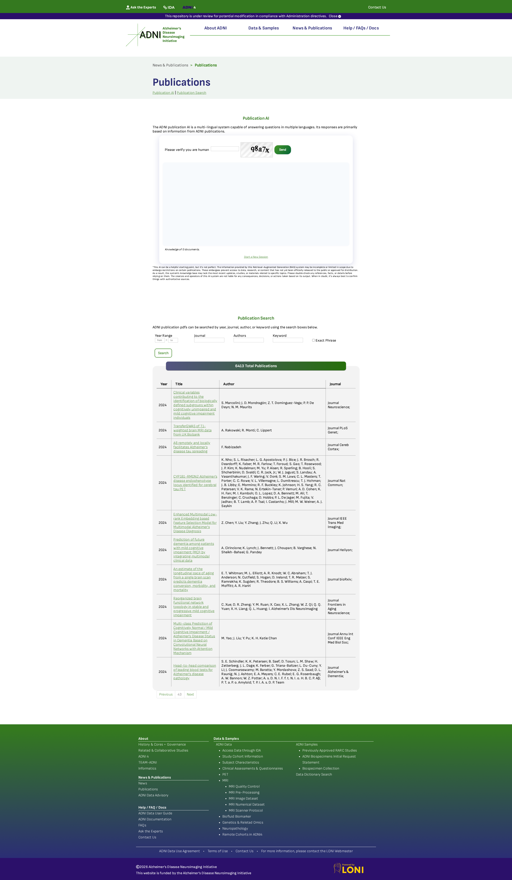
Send (282, 150)
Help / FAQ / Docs (152, 807)
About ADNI (215, 28)
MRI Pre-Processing (244, 792)
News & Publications (312, 28)
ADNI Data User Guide (155, 813)
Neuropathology (235, 828)
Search (163, 353)
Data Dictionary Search (314, 774)
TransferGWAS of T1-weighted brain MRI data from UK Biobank (192, 430)
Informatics (147, 768)
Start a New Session (256, 257)
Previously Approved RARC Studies (329, 750)
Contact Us (147, 837)
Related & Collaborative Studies (163, 750)
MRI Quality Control (244, 786)
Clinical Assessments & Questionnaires (252, 768)
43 (180, 694)
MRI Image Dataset (243, 798)
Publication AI (163, 93)
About (143, 739)
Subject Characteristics (240, 762)
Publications (148, 789)
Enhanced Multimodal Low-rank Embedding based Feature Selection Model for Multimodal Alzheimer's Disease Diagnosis (195, 522)
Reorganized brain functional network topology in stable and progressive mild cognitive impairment (193, 606)
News (142, 783)
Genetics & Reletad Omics (242, 822)
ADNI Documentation (155, 819)
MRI (225, 780)
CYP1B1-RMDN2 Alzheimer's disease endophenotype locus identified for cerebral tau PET (195, 482)
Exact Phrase (325, 340)
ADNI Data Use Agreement (179, 851)
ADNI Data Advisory (153, 795)
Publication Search (191, 93)
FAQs (142, 825)
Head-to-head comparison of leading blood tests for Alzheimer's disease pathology (194, 672)
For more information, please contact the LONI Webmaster (307, 851)
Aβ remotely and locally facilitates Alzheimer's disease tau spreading (191, 447)
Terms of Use (218, 851)
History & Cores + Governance (162, 744)
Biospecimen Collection (320, 768)
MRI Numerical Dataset (247, 804)
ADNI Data (224, 744)
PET (225, 774)
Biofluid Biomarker (236, 816)
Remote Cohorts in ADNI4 (242, 834)
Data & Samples (263, 28)
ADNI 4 (143, 756)
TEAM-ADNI (147, 762)
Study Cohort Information (242, 756)
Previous (166, 694)
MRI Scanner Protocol (246, 810)
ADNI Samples (307, 744)
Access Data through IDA (241, 750)
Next (190, 694)
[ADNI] (155, 34)
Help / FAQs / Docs (361, 28)
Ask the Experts (150, 831)
